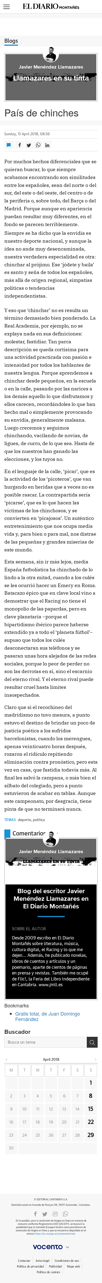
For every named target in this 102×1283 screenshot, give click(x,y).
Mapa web (73, 1266)
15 (90, 1109)
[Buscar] (92, 1042)
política (39, 820)
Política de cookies (48, 1272)
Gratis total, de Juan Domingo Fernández (47, 1016)
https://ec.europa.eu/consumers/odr (55, 1234)
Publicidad (55, 1266)
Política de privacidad (30, 1266)
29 (91, 1135)
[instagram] (55, 1213)
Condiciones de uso (67, 1260)
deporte (24, 820)
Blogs (11, 41)
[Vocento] (51, 1247)
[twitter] (45, 1213)
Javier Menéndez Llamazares (51, 67)
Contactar (24, 1260)
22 (91, 1122)
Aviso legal (43, 1260)
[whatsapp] (66, 1213)
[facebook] (35, 1213)
